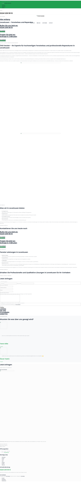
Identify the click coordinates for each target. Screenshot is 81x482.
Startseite (32, 22)
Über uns (38, 22)
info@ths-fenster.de (7, 3)
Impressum (4, 479)
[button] (3, 474)
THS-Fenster (8, 476)
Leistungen (44, 22)
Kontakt (51, 22)
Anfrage (3, 462)
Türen (3, 459)
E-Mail (3, 287)
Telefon (1, 290)
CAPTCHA (1, 306)
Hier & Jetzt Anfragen (3, 369)
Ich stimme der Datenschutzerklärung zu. (11, 304)
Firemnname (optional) (4, 285)
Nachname (19, 283)
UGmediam (23, 476)
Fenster (3, 458)
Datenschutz (4, 480)
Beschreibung (4, 292)
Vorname (2, 283)
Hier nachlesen (18, 304)
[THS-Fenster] (40, 12)
